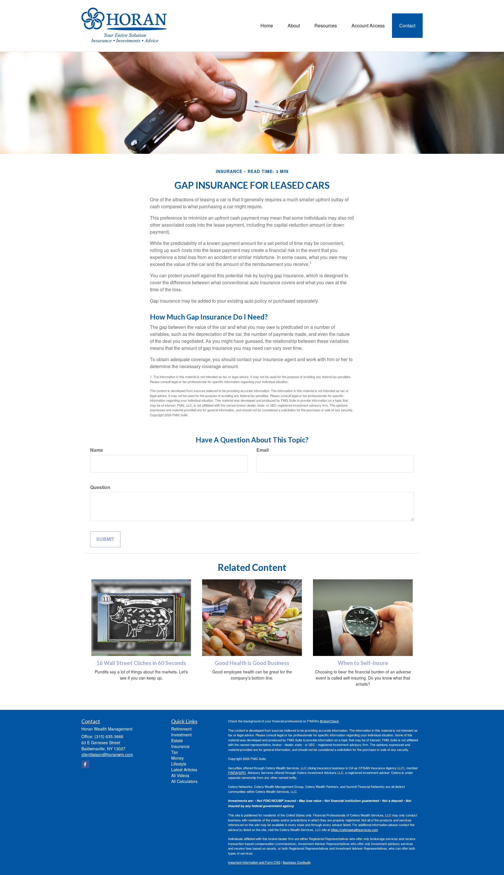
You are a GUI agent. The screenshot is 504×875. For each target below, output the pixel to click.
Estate (177, 740)
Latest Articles (184, 769)
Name (96, 450)
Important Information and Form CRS (254, 862)
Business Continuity (297, 862)
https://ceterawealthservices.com (354, 829)
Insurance (180, 746)
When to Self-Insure (363, 663)
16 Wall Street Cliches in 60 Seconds (141, 663)
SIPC (242, 772)
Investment (181, 735)
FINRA (233, 772)
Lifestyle (178, 764)
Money (177, 758)
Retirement (181, 729)
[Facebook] (85, 764)
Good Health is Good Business (252, 663)
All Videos (180, 775)
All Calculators (184, 781)
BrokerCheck (329, 721)
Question (100, 487)
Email (262, 450)
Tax (174, 752)
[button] (293, 25)
